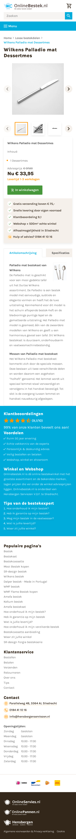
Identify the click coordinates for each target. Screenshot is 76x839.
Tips (6, 682)
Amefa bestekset (15, 606)
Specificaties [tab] (60, 253)
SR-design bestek (15, 571)
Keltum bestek (13, 601)
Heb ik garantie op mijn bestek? (28, 513)
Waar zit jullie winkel (18, 637)
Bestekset (10, 556)
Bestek (8, 551)
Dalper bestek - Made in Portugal (25, 581)
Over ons (9, 677)
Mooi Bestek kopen (16, 566)
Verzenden (11, 667)
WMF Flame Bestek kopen (21, 591)
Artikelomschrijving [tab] (23, 253)
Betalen (9, 662)
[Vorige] (7, 89)
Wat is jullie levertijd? (21, 523)
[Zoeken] (68, 15)
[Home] (25, 6)
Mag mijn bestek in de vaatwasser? (30, 518)
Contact (9, 687)
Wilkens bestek (14, 576)
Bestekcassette (14, 561)
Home (8, 38)
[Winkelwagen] (69, 6)
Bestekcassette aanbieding (22, 632)
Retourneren (12, 672)
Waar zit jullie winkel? (21, 528)
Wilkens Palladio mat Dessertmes (27, 42)
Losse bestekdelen (27, 38)
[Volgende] (68, 89)
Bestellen (10, 657)
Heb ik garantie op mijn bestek (24, 617)
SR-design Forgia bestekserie (23, 642)
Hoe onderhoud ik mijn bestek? (28, 508)
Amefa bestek (13, 596)
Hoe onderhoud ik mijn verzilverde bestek (31, 627)
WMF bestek (12, 586)
